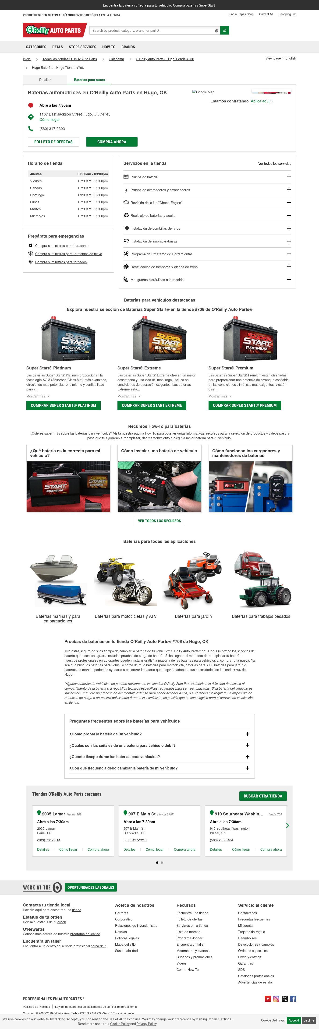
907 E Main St (142, 814)
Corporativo (123, 919)
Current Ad (266, 14)
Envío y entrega (250, 957)
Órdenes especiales (253, 950)
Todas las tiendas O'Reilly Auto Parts (70, 58)
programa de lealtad (85, 933)
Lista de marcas (188, 931)
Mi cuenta (245, 925)
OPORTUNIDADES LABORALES (90, 887)
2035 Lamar (53, 814)
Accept (294, 1020)
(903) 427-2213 (135, 840)
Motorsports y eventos (193, 950)
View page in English (281, 58)
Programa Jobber (189, 938)
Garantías (245, 963)
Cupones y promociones (195, 957)
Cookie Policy (120, 1024)
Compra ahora (111, 141)
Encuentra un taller (191, 944)
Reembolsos (247, 938)
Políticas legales (127, 938)
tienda (76, 909)
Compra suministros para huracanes (62, 245)
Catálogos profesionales (256, 975)
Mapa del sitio (125, 944)
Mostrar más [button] (35, 396)
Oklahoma (116, 58)
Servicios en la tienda (192, 925)
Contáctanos (247, 912)
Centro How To (188, 969)
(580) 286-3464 (221, 840)
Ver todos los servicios (274, 163)
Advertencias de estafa (255, 982)
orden (61, 922)
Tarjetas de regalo (251, 931)
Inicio (27, 58)
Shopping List (287, 14)
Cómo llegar (49, 119)
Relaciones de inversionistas (136, 925)
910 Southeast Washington (240, 814)
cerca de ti (98, 946)
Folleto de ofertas (53, 141)
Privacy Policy (146, 1024)
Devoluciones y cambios (256, 944)
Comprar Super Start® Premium (245, 405)
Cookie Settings (273, 1020)
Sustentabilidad (126, 950)
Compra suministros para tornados (61, 262)
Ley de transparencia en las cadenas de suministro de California (96, 1006)
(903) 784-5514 (48, 840)
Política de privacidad (36, 1006)
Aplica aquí (260, 101)
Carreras (121, 912)
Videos (182, 963)
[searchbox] (154, 30)
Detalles (45, 79)
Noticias (121, 931)
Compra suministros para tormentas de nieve (68, 253)
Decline (309, 1020)
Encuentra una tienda (192, 912)
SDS (241, 969)
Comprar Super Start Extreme (152, 405)
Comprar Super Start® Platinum (63, 405)
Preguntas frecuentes (254, 919)
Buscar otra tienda (263, 796)
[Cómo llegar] (203, 91)
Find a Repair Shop (241, 14)
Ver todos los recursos (159, 521)
